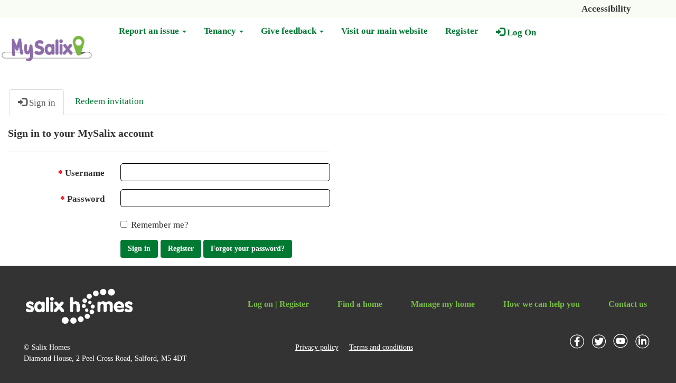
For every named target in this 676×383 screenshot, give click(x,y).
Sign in (139, 249)
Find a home (359, 304)
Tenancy (221, 31)
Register (461, 31)
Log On (520, 32)
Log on (260, 304)
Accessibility (606, 9)
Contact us (627, 304)
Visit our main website (384, 31)
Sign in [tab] (41, 103)
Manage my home (443, 304)
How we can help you (541, 304)
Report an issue (150, 31)
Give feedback (289, 31)
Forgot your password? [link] (248, 249)
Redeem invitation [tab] (109, 101)
